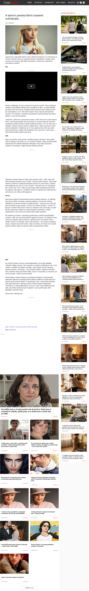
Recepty (71, 2)
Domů (29, 2)
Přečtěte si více (29, 588)
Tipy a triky (61, 2)
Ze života (38, 2)
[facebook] (78, 3)
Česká (11, 2)
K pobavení (49, 2)
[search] (84, 3)
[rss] (81, 3)
